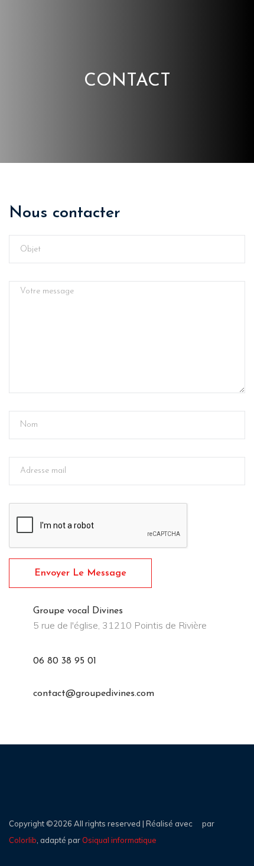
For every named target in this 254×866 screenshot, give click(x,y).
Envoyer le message (80, 573)
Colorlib (23, 840)
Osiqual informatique (119, 840)
